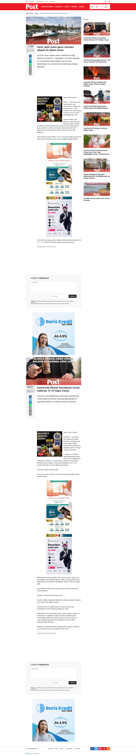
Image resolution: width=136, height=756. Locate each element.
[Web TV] (105, 1)
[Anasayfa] (27, 1)
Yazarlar (58, 6)
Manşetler (32, 1)
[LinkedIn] (30, 61)
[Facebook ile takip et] (92, 748)
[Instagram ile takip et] (100, 748)
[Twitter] (30, 59)
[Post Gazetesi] (32, 6)
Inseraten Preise (47, 6)
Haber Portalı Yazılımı (34, 753)
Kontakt (74, 6)
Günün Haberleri (39, 1)
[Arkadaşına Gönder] (30, 67)
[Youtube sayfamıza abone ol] (104, 748)
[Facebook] (30, 56)
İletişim (62, 748)
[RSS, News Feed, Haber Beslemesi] (108, 748)
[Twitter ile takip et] (96, 748)
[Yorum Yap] (30, 73)
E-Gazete (66, 6)
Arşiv (46, 1)
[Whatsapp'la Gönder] (30, 64)
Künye (56, 748)
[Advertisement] (59, 83)
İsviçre (81, 6)
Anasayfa (50, 748)
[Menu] (92, 6)
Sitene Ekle (52, 1)
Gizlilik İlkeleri (69, 748)
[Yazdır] (30, 70)
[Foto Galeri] (109, 1)
